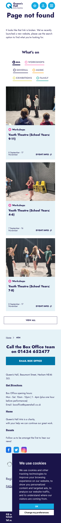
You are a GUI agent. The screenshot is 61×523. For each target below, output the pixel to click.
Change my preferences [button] (36, 512)
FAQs (9, 486)
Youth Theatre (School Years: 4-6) (29, 212)
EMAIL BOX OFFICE (30, 361)
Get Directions (14, 385)
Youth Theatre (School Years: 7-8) (29, 288)
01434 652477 (34, 351)
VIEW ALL (30, 320)
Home (9, 411)
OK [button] (36, 506)
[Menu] (51, 5)
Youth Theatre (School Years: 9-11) (29, 137)
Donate (10, 430)
